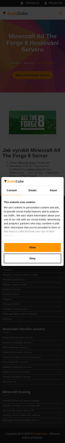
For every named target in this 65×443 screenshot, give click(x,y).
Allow (32, 247)
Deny (33, 258)
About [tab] (53, 190)
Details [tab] (32, 190)
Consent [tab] (12, 190)
